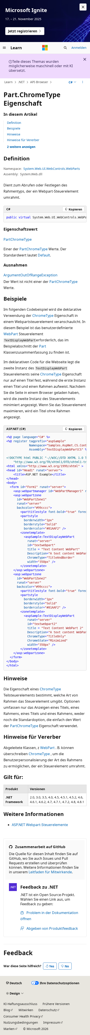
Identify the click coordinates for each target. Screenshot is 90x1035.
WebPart (10, 334)
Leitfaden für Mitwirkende (50, 872)
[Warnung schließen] (83, 7)
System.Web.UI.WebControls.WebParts (51, 169)
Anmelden (79, 48)
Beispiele (13, 128)
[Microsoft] (45, 48)
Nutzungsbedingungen (20, 1022)
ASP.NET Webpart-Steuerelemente (40, 824)
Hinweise (13, 134)
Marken (9, 1029)
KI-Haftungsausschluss (20, 1004)
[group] (45, 217)
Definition (14, 123)
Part (42, 346)
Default (44, 255)
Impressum (51, 1022)
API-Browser (39, 82)
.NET (21, 82)
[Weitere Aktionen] (83, 82)
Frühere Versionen (56, 1004)
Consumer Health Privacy (21, 1016)
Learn (8, 82)
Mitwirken (26, 1010)
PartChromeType (17, 239)
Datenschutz (47, 1010)
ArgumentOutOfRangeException (30, 275)
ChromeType (43, 315)
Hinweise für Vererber (23, 140)
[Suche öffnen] (65, 48)
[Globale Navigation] (4, 48)
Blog (6, 1010)
